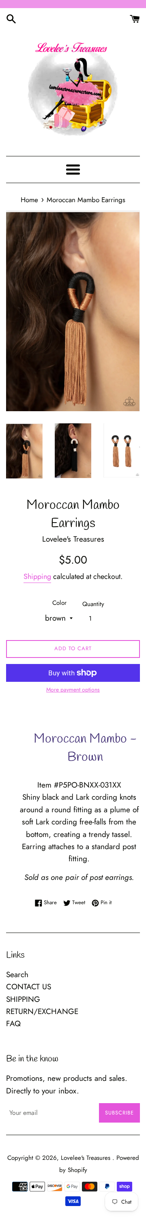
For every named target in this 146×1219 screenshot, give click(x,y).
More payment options (73, 689)
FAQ (13, 1023)
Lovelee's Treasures (86, 1157)
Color (59, 602)
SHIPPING (23, 999)
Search (17, 974)
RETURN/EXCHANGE (42, 1011)
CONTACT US (28, 986)
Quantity (93, 604)
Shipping (37, 576)
